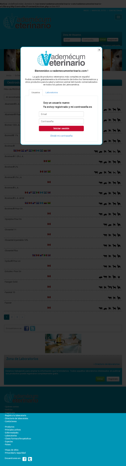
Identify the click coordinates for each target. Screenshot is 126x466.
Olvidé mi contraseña (61, 135)
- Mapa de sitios (11, 450)
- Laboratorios (10, 436)
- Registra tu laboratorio (15, 415)
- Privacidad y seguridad (15, 453)
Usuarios (36, 92)
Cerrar (99, 50)
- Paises (7, 444)
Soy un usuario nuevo (56, 103)
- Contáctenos (10, 421)
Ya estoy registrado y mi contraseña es (67, 107)
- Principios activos (12, 430)
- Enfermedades (11, 433)
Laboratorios (52, 92)
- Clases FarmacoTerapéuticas (17, 438)
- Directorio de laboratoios (16, 418)
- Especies (8, 441)
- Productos (9, 427)
